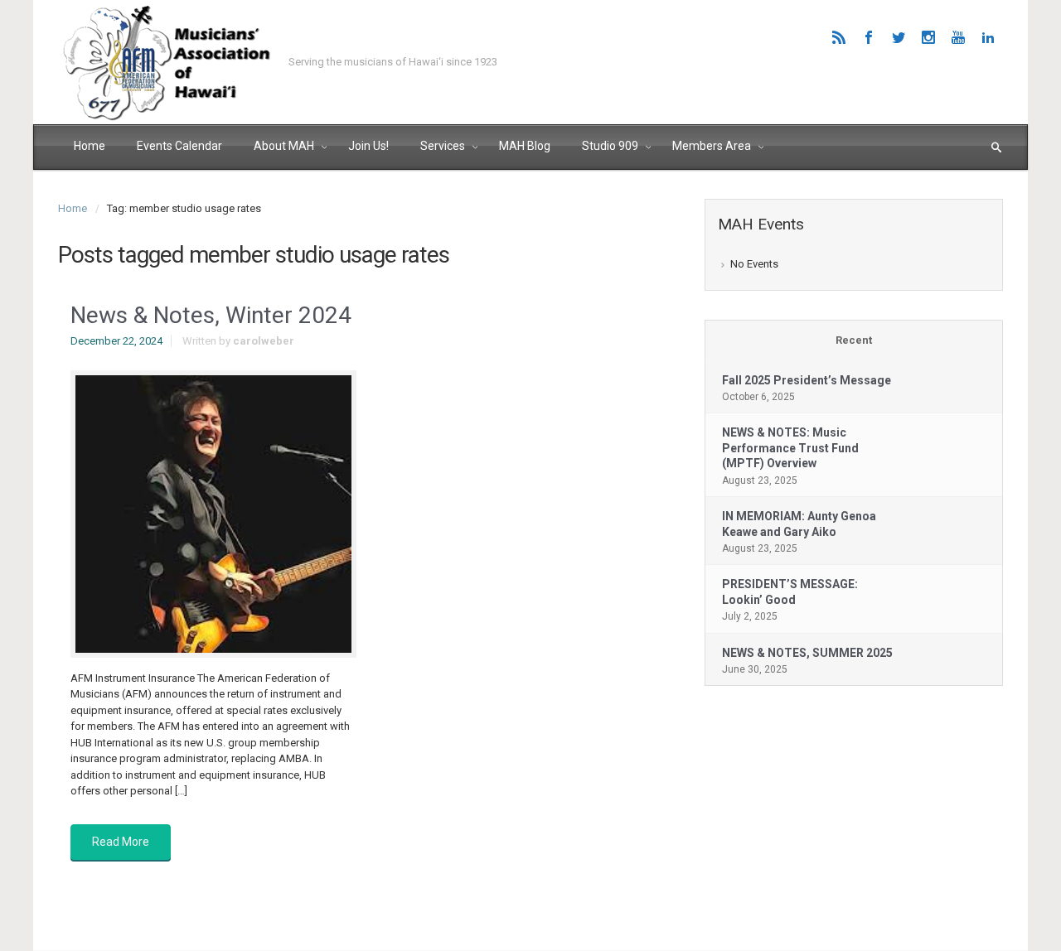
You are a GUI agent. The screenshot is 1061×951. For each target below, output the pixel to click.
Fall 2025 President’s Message (806, 380)
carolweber (263, 341)
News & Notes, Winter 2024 (210, 315)
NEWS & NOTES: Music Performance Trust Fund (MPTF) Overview (790, 448)
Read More (120, 841)
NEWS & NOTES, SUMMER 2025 (807, 652)
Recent (854, 340)
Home (72, 208)
